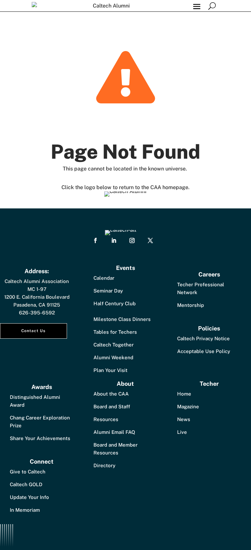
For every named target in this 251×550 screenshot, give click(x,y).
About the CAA (111, 394)
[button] (197, 6)
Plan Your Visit (110, 370)
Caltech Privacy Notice (203, 338)
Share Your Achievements (40, 438)
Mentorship (190, 305)
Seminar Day (108, 290)
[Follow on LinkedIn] (114, 240)
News (183, 419)
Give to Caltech (27, 471)
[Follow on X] (150, 240)
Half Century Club (114, 303)
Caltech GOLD (26, 484)
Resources (105, 419)
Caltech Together (113, 344)
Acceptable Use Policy (203, 351)
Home (184, 394)
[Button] (212, 5)
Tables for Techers (115, 332)
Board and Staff (111, 406)
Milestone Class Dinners (122, 319)
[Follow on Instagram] (132, 240)
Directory (104, 465)
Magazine (188, 406)
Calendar (103, 278)
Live (182, 432)
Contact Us (33, 330)
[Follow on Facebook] (95, 240)
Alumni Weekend (113, 357)
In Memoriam (25, 510)
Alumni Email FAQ (114, 432)
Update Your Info (29, 497)
